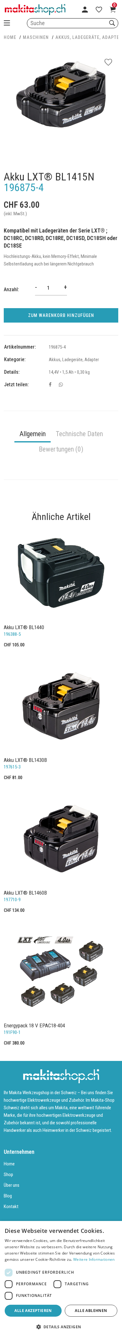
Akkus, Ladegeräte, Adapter (88, 37)
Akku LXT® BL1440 (24, 627)
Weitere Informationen (93, 1259)
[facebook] (50, 384)
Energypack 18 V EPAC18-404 (34, 1025)
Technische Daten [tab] (79, 434)
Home (9, 1164)
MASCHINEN (36, 37)
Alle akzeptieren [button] (33, 1310)
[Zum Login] (85, 9)
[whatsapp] (61, 384)
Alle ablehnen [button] (91, 1310)
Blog (8, 1196)
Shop (8, 1174)
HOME (10, 37)
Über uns (11, 1185)
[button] (61, 1327)
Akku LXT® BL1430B (25, 760)
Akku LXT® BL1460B (25, 893)
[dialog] (61, 1279)
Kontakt (11, 1206)
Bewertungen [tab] (61, 449)
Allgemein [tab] (32, 434)
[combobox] (72, 23)
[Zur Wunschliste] (99, 9)
